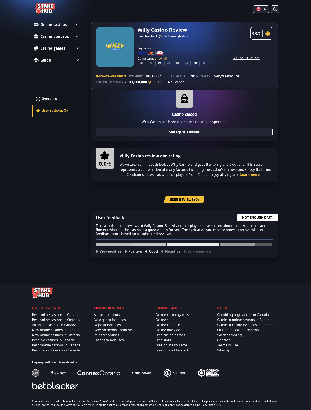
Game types (152, 58)
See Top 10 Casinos (246, 58)
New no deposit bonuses (113, 330)
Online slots (165, 320)
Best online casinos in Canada (55, 315)
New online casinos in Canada (56, 330)
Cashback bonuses (109, 340)
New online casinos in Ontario (56, 335)
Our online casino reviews (238, 330)
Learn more (250, 174)
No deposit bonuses (110, 320)
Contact (223, 340)
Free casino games (170, 335)
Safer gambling (229, 335)
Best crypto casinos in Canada (56, 350)
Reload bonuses (106, 335)
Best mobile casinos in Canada (56, 345)
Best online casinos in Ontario (56, 320)
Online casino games (172, 315)
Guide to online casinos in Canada (244, 320)
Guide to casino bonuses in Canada (245, 325)
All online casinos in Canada (54, 325)
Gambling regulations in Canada (243, 315)
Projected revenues (109, 82)
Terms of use (227, 345)
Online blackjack (169, 330)
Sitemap (223, 350)
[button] (149, 82)
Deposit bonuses (107, 325)
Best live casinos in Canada (53, 340)
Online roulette (168, 325)
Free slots (163, 340)
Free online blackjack (172, 350)
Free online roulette (171, 345)
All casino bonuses (108, 315)
